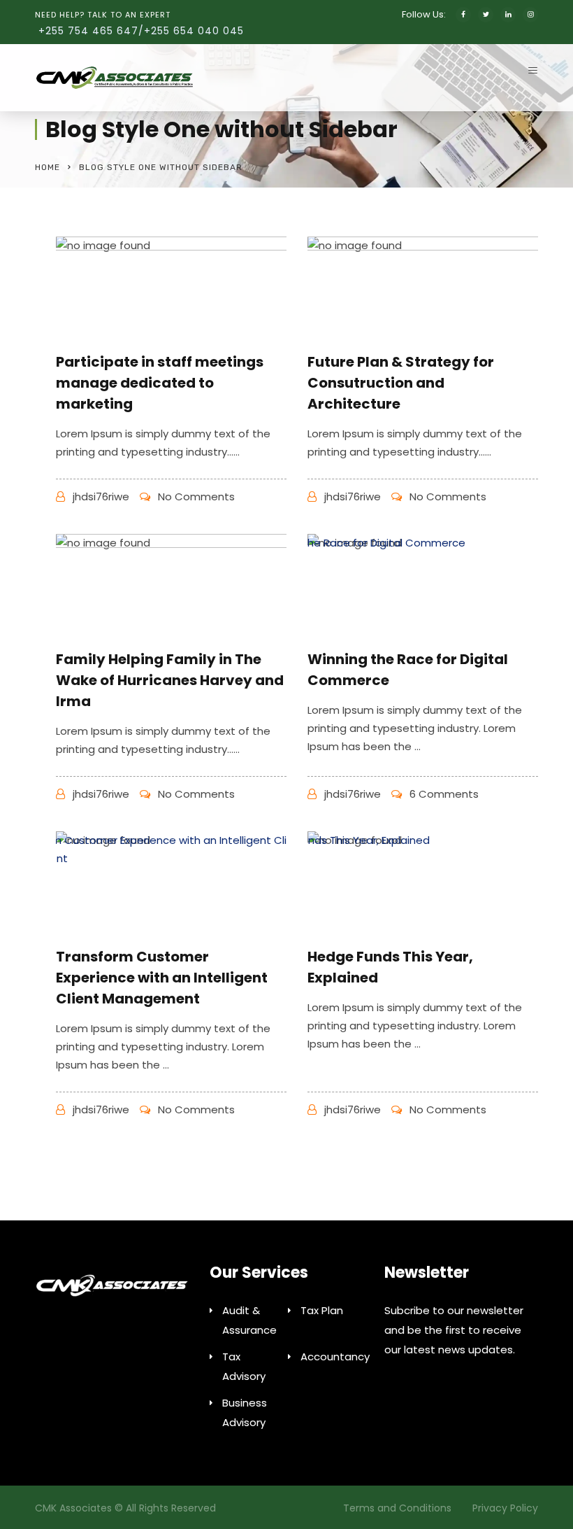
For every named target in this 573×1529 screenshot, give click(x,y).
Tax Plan (321, 1310)
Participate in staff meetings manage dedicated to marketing (159, 383)
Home (47, 167)
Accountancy (335, 1356)
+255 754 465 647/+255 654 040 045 (141, 31)
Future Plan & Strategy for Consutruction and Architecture (400, 383)
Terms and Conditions (397, 1508)
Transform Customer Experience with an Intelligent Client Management (162, 977)
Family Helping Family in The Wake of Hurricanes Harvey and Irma (170, 680)
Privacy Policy (505, 1508)
